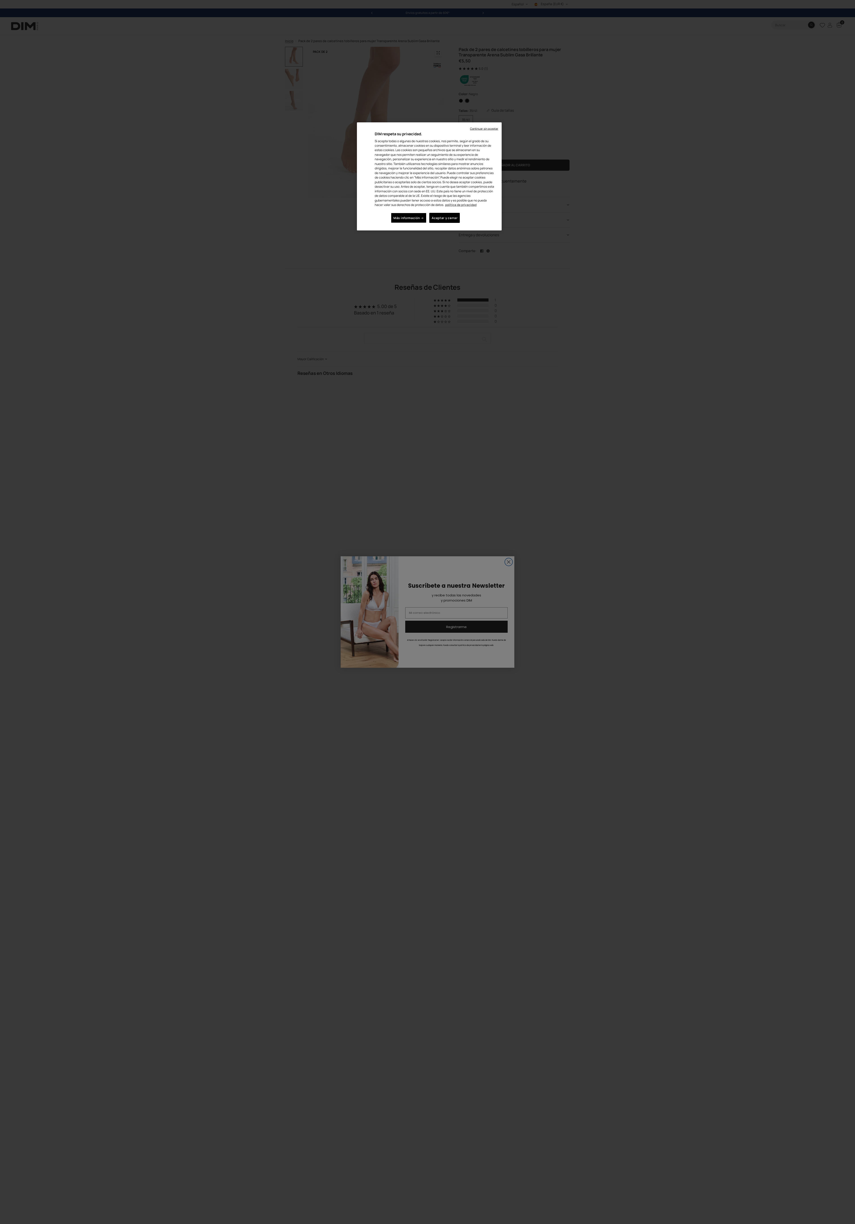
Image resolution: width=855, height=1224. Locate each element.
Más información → (408, 218)
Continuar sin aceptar (484, 129)
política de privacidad (460, 205)
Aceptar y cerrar (444, 218)
